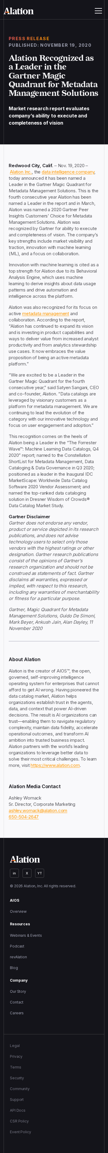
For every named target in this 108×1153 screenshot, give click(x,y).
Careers (17, 1013)
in (14, 873)
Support (17, 1099)
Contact (16, 1002)
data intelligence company (68, 172)
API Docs (18, 1110)
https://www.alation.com (55, 765)
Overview (18, 911)
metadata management (45, 313)
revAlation (18, 957)
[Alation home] (19, 10)
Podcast (17, 946)
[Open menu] (98, 11)
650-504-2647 (24, 817)
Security (17, 1078)
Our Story (18, 991)
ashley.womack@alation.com (38, 810)
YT (40, 873)
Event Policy (20, 1132)
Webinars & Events (26, 935)
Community (20, 1088)
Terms (15, 1067)
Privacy (16, 1056)
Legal (15, 1045)
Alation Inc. (21, 172)
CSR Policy (19, 1121)
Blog (14, 967)
